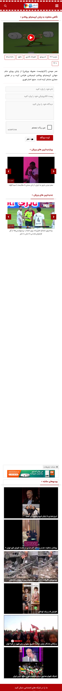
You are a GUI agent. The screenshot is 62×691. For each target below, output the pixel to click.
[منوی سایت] (56, 5)
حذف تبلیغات (49, 467)
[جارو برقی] (31, 474)
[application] (31, 37)
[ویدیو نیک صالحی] (31, 6)
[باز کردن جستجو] (5, 5)
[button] (31, 37)
